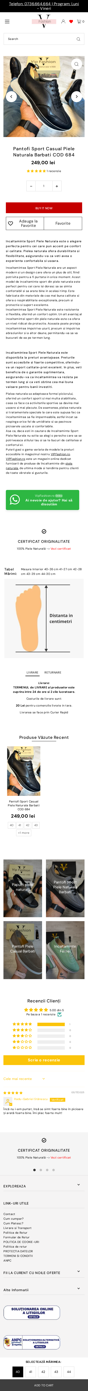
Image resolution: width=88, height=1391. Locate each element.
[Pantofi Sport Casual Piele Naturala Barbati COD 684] (23, 771)
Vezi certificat (61, 549)
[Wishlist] (71, 21)
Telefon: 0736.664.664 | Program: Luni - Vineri (44, 6)
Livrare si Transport (17, 1228)
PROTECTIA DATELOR (18, 1251)
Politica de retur (15, 1247)
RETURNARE (52, 672)
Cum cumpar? (13, 1219)
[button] (37, 171)
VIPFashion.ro (60, 454)
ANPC (7, 1261)
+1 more (23, 833)
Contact (9, 1214)
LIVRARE (32, 672)
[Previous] (11, 96)
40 (18, 1372)
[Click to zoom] (76, 64)
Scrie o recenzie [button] (44, 1060)
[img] (12, 1093)
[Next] (76, 96)
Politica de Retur (15, 1233)
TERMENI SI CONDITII (18, 1256)
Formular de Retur (16, 1237)
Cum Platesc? (13, 1223)
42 (43, 1372)
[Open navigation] (16, 21)
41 (30, 1372)
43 (56, 1372)
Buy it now (44, 208)
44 (69, 1372)
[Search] (78, 39)
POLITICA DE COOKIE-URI (21, 1242)
